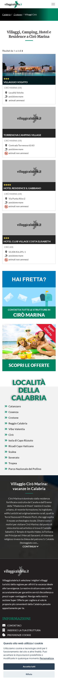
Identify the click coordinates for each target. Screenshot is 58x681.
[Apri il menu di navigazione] (53, 4)
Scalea (12, 451)
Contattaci (14, 625)
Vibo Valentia (17, 429)
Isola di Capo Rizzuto (21, 440)
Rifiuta (29, 674)
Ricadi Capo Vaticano (21, 446)
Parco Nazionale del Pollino (25, 469)
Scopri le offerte (29, 365)
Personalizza (47, 658)
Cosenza (13, 412)
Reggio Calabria (18, 423)
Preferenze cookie (19, 635)
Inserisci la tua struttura (24, 630)
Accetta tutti (29, 666)
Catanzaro (15, 406)
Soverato (14, 457)
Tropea (13, 463)
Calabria (6, 14)
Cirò (11, 434)
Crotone (17, 14)
